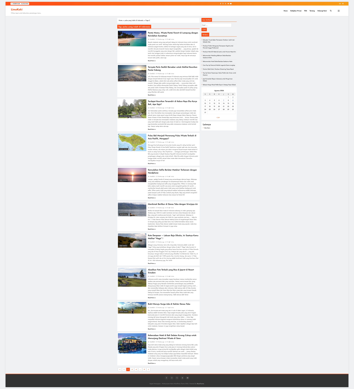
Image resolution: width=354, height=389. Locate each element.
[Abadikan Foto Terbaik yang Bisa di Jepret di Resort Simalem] (132, 277)
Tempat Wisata (123, 79)
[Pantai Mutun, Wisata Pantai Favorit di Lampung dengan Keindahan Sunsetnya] (132, 38)
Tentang (312, 11)
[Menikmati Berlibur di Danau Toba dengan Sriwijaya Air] (132, 209)
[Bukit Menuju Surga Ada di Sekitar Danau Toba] (132, 308)
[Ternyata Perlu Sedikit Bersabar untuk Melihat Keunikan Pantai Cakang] (132, 73)
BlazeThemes (200, 384)
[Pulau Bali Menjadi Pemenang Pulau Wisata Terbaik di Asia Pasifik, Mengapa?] (132, 142)
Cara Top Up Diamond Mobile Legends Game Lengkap (219, 65)
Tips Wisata (122, 285)
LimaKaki (16, 9)
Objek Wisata (123, 180)
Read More (151, 61)
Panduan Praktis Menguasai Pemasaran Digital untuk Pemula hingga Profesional (218, 47)
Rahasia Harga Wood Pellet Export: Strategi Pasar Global (219, 85)
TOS (305, 11)
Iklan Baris (207, 128)
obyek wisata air (124, 44)
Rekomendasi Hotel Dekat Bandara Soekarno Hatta (217, 61)
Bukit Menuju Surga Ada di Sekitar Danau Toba (169, 303)
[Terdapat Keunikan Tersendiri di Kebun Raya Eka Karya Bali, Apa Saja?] (132, 108)
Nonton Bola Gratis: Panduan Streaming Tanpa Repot (218, 69)
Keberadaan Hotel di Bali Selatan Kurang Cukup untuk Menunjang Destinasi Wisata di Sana (172, 337)
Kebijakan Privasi (295, 11)
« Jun (218, 117)
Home (286, 11)
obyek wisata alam (124, 116)
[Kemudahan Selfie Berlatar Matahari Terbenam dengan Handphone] (132, 175)
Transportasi (123, 214)
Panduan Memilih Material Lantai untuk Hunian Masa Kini (219, 52)
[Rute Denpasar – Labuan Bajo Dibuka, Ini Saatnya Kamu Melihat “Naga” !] (132, 240)
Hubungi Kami (322, 11)
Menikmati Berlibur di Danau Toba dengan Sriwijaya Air (173, 204)
